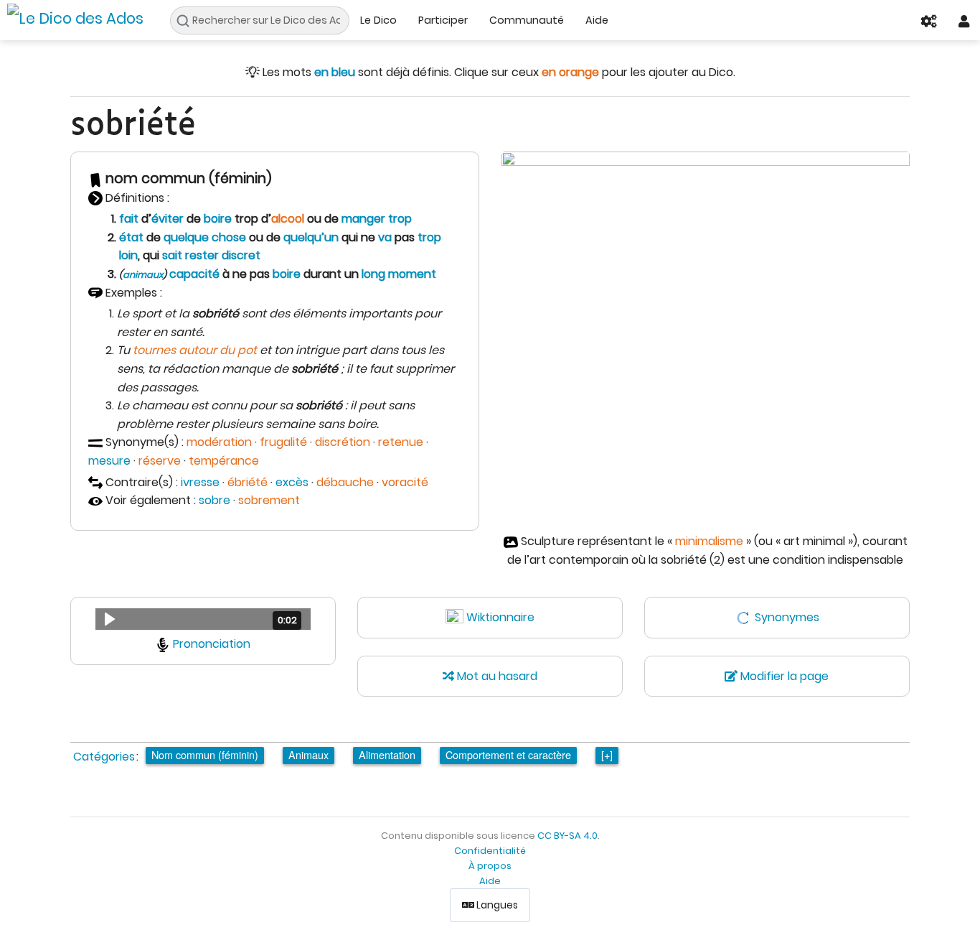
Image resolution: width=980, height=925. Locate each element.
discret (241, 255)
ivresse (200, 482)
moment (412, 274)
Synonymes (787, 617)
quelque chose (205, 237)
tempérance (224, 460)
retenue (400, 442)
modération (219, 442)
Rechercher (187, 21)
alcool (287, 218)
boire (218, 218)
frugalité (283, 442)
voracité (405, 482)
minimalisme (709, 541)
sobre (214, 500)
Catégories (104, 756)
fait (128, 218)
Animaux (308, 754)
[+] (607, 754)
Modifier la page (783, 676)
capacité (194, 274)
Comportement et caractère (508, 754)
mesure (109, 460)
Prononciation (211, 644)
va (385, 237)
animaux (143, 275)
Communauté (526, 20)
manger (363, 218)
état (131, 237)
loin (128, 255)
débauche (345, 482)
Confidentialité (490, 850)
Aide (596, 20)
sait (172, 255)
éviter (167, 218)
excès (291, 482)
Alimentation (387, 754)
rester (202, 255)
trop (400, 218)
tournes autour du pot (195, 350)
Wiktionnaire (500, 617)
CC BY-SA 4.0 (567, 835)
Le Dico (378, 20)
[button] (203, 619)
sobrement (269, 500)
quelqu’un (311, 237)
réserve (159, 460)
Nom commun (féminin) (204, 754)
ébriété (247, 482)
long (373, 274)
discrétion (342, 442)
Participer (443, 20)
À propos (490, 866)
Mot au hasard (495, 676)
